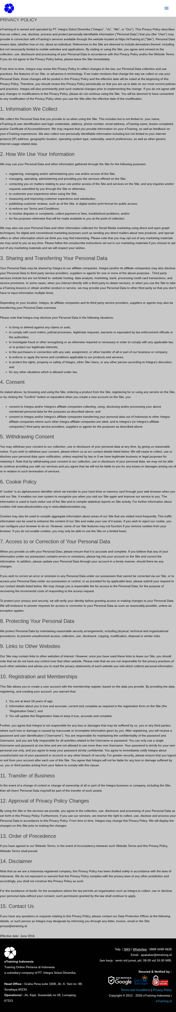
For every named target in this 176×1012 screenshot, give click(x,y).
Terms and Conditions (135, 990)
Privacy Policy (162, 990)
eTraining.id (164, 1001)
